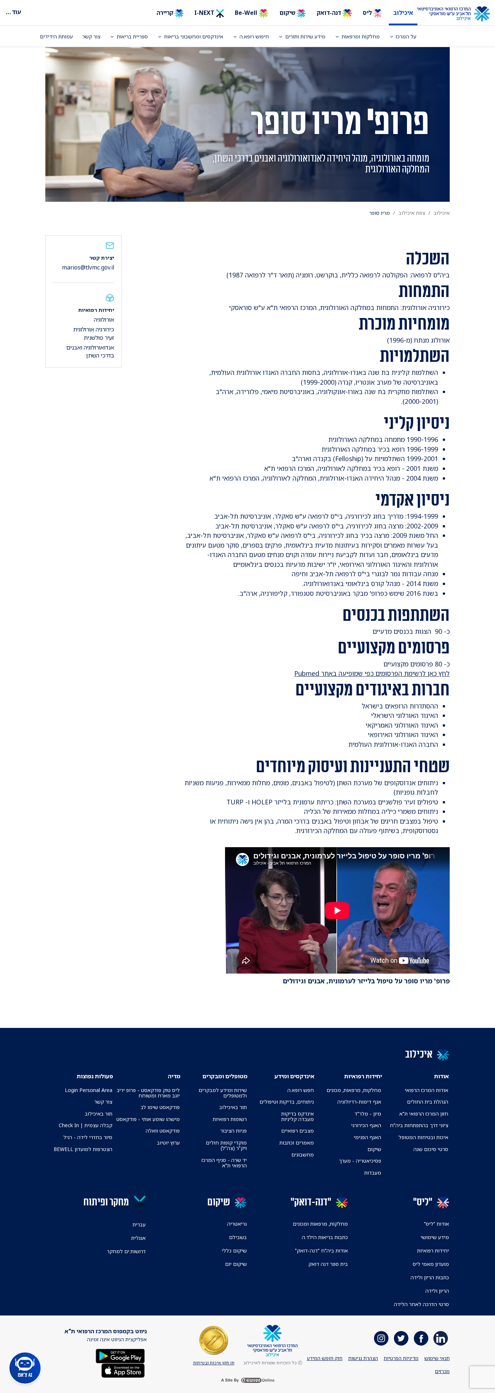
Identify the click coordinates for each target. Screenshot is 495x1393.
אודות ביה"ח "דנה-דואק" (321, 1250)
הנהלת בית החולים (427, 1101)
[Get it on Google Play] (120, 1355)
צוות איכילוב (412, 212)
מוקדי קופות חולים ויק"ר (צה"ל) (226, 1145)
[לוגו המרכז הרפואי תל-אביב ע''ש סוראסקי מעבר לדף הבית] (459, 14)
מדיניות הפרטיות (401, 1358)
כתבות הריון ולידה (430, 1277)
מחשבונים (302, 1154)
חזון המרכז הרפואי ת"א (423, 1113)
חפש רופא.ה (300, 1090)
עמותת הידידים (56, 36)
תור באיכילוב (233, 1107)
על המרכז (406, 36)
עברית (139, 1224)
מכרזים (442, 1371)
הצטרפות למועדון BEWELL (83, 1149)
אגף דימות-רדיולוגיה (359, 1101)
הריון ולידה (437, 1290)
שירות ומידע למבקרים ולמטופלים (223, 1093)
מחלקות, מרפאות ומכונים (320, 1223)
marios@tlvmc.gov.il (88, 267)
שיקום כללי (234, 1250)
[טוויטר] (401, 1338)
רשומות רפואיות (230, 1119)
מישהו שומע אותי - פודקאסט (148, 1119)
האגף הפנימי (367, 1137)
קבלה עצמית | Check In (85, 1125)
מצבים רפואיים (297, 1130)
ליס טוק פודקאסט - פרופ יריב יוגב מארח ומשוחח (148, 1093)
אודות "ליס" (436, 1223)
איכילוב (403, 13)
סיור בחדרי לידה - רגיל (87, 1137)
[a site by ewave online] (247, 1380)
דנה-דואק (329, 13)
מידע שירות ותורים (305, 36)
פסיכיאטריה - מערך (360, 1160)
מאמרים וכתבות (296, 1142)
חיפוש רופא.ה (254, 36)
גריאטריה (237, 1223)
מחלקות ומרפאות (361, 36)
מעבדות (372, 1172)
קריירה (166, 13)
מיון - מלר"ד (367, 1113)
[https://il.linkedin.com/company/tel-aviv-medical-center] (440, 1338)
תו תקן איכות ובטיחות (213, 1363)
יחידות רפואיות (433, 1250)
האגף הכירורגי (366, 1125)
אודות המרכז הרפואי (426, 1090)
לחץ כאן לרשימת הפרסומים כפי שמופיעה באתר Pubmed (372, 673)
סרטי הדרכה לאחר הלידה (421, 1304)
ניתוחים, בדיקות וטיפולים (286, 1101)
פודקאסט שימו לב (160, 1107)
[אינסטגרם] (381, 1338)
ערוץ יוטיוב (168, 1142)
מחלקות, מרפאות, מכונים (353, 1090)
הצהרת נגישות (363, 1358)
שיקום (288, 13)
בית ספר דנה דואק (328, 1263)
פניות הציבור (233, 1130)
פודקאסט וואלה (163, 1130)
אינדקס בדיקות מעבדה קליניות (297, 1116)
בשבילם (238, 1237)
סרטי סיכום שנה (430, 1149)
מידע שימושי (435, 1237)
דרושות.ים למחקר (126, 1251)
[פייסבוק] (421, 1338)
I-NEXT (205, 13)
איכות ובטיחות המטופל (423, 1137)
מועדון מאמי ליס (431, 1263)
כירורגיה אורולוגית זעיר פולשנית (93, 333)
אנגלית (138, 1237)
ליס (368, 13)
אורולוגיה (104, 319)
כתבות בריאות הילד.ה (325, 1237)
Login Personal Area (88, 1090)
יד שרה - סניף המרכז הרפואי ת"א (224, 1162)
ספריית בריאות (132, 36)
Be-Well (247, 13)
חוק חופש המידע (324, 1358)
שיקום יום (236, 1263)
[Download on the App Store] (123, 1370)
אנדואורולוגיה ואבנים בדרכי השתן (90, 351)
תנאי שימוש (437, 1358)
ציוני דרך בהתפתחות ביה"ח (419, 1125)
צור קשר (91, 36)
